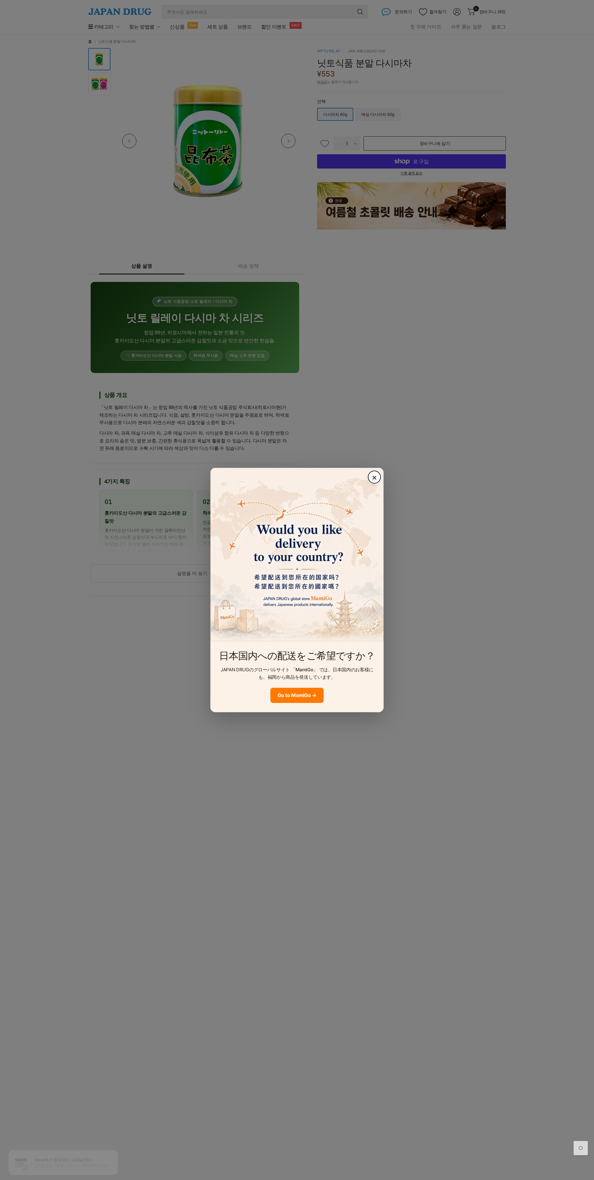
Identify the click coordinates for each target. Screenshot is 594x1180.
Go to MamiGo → (297, 695)
